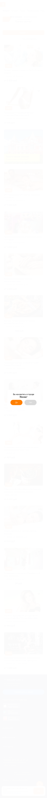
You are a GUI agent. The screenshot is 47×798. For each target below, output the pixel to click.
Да (16, 402)
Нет (30, 402)
